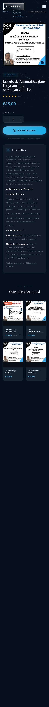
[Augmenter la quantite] (20, 119)
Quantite (8, 112)
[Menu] (44, 6)
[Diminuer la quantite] (6, 119)
